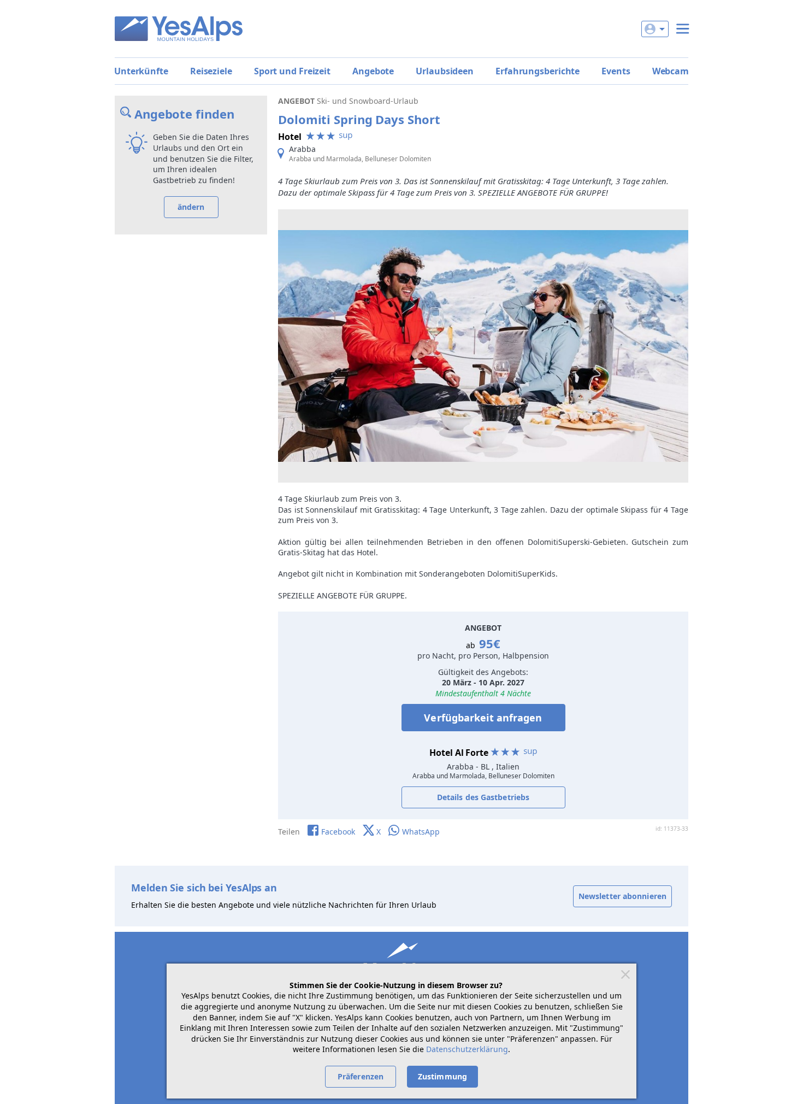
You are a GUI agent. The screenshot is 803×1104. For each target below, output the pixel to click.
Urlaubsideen (445, 71)
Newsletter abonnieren (622, 896)
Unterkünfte (141, 71)
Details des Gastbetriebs (483, 797)
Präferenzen (360, 1076)
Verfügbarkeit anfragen (483, 717)
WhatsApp (421, 831)
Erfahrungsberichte (537, 71)
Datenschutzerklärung (467, 1049)
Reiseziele (211, 71)
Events (615, 71)
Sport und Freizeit (292, 71)
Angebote (373, 71)
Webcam (670, 71)
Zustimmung (442, 1076)
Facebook (338, 831)
